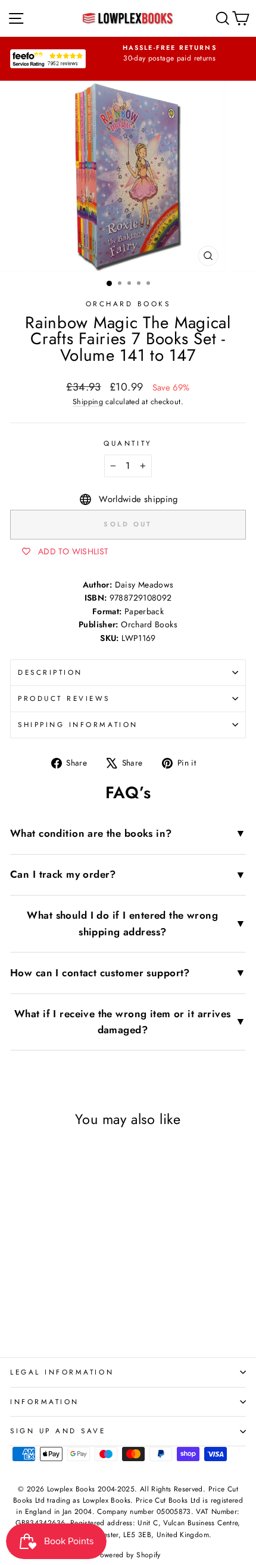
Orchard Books (128, 304)
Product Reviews (64, 698)
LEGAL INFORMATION (62, 1372)
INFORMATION (44, 1401)
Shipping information (78, 724)
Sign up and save (58, 1431)
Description (50, 672)
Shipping (88, 401)
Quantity (128, 443)
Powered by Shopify (128, 1555)
